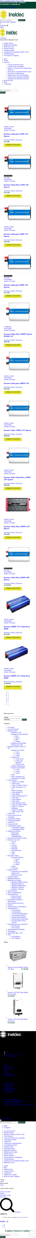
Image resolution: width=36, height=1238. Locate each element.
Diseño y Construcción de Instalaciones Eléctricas (19, 1105)
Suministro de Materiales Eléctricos (18, 79)
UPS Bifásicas (16, 936)
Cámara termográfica (14, 820)
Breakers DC (15, 757)
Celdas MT (11, 822)
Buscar (3, 92)
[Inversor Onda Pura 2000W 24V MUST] (18, 504)
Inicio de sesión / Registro (11, 1176)
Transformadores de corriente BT (18, 924)
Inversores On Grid (13, 840)
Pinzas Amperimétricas (15, 892)
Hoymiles (14, 847)
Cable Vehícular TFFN (18, 803)
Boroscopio (15, 833)
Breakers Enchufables (18, 768)
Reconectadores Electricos (16, 903)
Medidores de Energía (14, 880)
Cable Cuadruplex (17, 790)
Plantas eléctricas (13, 894)
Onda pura (15, 868)
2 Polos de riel (19, 764)
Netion (14, 866)
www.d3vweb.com (6, 1119)
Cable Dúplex (16, 794)
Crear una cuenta (5, 1191)
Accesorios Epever (13, 729)
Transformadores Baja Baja (20, 919)
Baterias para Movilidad (19, 743)
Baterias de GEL (17, 732)
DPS (13, 775)
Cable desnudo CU (17, 792)
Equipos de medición (14, 831)
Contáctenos (7, 1074)
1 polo (17, 752)
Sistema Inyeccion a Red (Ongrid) (18, 75)
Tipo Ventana (16, 928)
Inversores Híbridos (17, 857)
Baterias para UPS (17, 745)
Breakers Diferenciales (18, 766)
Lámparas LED (12, 870)
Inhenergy (15, 848)
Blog (5, 1072)
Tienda (6, 1070)
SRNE (17, 864)
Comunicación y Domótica (16, 66)
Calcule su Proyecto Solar (15, 64)
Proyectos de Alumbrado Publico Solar (19, 71)
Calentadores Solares (14, 819)
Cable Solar (15, 797)
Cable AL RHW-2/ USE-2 (20, 785)
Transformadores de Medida (16, 929)
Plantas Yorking (16, 898)
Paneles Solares (12, 891)
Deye (17, 736)
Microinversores (16, 850)
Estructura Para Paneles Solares (17, 838)
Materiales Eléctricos (14, 878)
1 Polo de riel (19, 759)
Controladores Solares (14, 826)
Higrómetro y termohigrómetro (17, 835)
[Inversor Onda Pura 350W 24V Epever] (18, 161)
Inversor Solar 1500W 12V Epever (17, 430)
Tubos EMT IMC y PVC (15, 933)
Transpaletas (11, 931)
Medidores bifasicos (18, 884)
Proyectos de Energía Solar (16, 73)
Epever (17, 738)
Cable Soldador (16, 799)
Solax (13, 852)
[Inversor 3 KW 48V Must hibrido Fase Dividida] (18, 990)
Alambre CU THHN (18, 782)
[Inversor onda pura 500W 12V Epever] (18, 212)
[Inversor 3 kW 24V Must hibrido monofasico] (18, 1017)
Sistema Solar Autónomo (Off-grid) (18, 77)
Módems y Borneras (18, 889)
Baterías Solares (12, 731)
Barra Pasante (16, 926)
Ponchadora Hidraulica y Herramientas (15, 900)
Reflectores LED (17, 875)
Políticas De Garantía (10, 1075)
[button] (9, 126)
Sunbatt (17, 741)
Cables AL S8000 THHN (19, 805)
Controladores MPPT (18, 827)
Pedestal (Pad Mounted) (19, 917)
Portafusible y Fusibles (18, 778)
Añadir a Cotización (13, 144)
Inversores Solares (13, 855)
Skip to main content (17, 1)
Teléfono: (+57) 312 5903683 (14, 1054)
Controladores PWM (18, 829)
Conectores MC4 (13, 824)
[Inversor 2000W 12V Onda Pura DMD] (18, 604)
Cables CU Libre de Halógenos (18, 807)
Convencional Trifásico (19, 915)
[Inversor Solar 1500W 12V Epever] (18, 408)
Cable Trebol (15, 801)
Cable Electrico (12, 780)
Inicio (5, 1065)
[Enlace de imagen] (10, 1037)
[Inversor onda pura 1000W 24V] (18, 361)
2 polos (17, 754)
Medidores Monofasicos (19, 885)
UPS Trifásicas (16, 938)
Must (16, 739)
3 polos (17, 755)
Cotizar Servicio (9, 1068)
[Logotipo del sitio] (12, 18)
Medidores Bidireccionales (20, 882)
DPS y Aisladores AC (18, 776)
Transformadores (13, 908)
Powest (17, 863)
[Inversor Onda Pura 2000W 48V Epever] (18, 554)
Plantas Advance (17, 896)
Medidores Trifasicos (18, 887)
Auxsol (14, 841)
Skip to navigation (5, 1)
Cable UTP (11, 813)
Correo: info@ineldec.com (11, 1056)
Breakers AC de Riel (18, 750)
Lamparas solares (13, 877)
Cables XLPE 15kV (18, 812)
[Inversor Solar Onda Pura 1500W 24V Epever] (18, 455)
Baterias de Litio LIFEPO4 (20, 734)
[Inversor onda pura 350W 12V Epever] (18, 112)
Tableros (10, 905)
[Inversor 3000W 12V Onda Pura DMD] (18, 654)
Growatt (14, 845)
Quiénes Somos (8, 1067)
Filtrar (24, 719)
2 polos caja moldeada (19, 761)
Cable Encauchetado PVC (19, 796)
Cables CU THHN (17, 810)
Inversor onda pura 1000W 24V (16, 383)
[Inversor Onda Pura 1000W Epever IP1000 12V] (18, 312)
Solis (13, 854)
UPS (9, 935)
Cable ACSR (15, 783)
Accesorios (11, 727)
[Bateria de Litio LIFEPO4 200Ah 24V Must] (18, 965)
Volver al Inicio (22, 1217)
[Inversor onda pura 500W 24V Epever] (18, 261)
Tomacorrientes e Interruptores (17, 906)
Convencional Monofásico (20, 914)
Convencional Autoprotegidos (16, 911)
